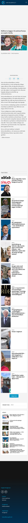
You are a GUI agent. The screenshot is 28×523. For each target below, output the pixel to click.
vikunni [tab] (12, 404)
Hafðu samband (5, 506)
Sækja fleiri (14, 396)
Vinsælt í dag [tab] (6, 405)
